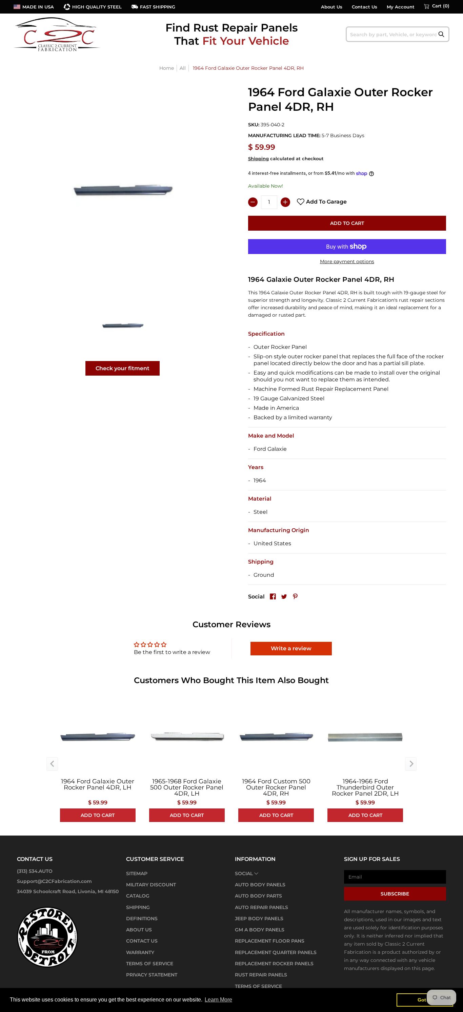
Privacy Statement (151, 975)
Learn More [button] (218, 1000)
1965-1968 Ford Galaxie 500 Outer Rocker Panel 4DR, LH (186, 787)
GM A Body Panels (259, 930)
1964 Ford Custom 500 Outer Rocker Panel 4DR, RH (276, 787)
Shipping (258, 158)
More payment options (347, 261)
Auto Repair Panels (261, 907)
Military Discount (151, 885)
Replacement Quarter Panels (276, 952)
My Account (401, 7)
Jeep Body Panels (259, 918)
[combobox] (398, 34)
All (183, 68)
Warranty (140, 952)
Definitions (142, 918)
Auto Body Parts (258, 896)
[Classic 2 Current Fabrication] (58, 34)
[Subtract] (253, 202)
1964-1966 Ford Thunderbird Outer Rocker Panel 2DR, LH (365, 787)
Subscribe (395, 894)
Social (244, 873)
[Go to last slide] (52, 764)
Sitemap (136, 873)
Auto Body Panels (260, 885)
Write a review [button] (291, 648)
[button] (436, 6)
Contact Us (364, 7)
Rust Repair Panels (261, 975)
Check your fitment (122, 368)
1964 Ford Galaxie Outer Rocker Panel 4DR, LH (97, 784)
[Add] (285, 202)
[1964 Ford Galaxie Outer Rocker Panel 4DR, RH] (123, 326)
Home (166, 68)
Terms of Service (149, 964)
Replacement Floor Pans (269, 941)
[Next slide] (411, 764)
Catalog (137, 896)
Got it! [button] (425, 1000)
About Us (331, 7)
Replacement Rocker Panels (274, 964)
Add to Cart (347, 223)
